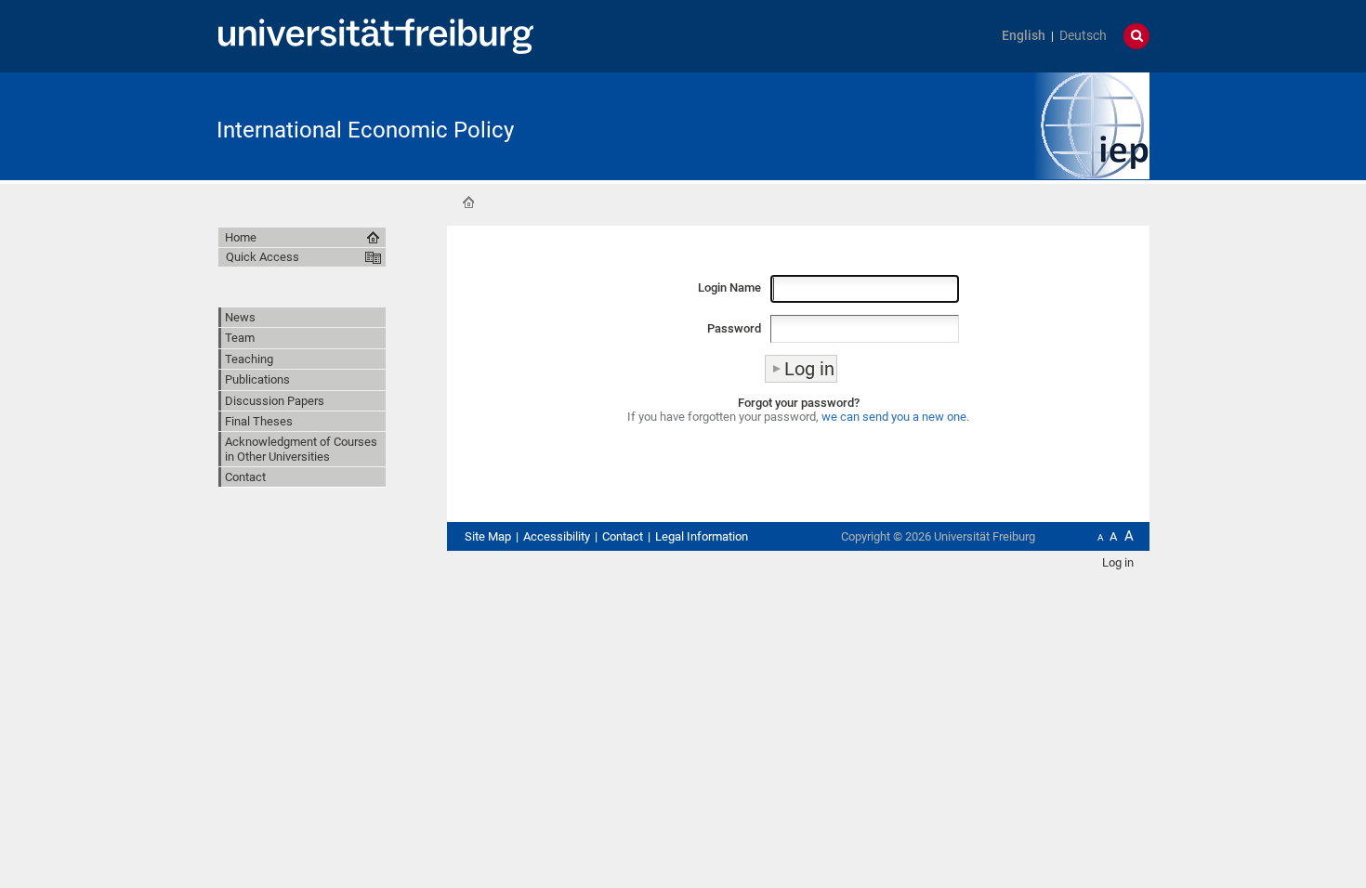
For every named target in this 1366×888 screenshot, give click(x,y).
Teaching (249, 359)
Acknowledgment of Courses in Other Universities (301, 449)
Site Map (488, 536)
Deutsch (1083, 36)
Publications (257, 379)
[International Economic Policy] (1091, 124)
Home (468, 202)
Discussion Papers (274, 401)
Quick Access (262, 257)
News (240, 317)
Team (240, 338)
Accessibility (556, 536)
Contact (245, 477)
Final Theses (259, 421)
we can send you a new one (893, 417)
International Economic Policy (365, 130)
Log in (1118, 562)
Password (734, 328)
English (1023, 36)
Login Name (729, 287)
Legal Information (701, 536)
